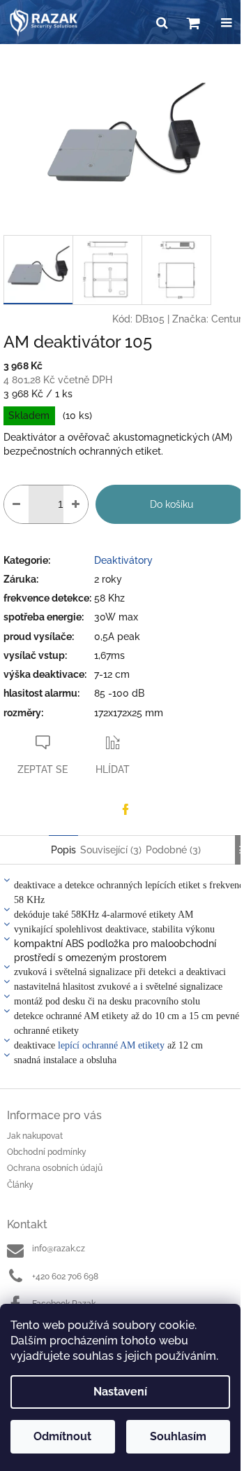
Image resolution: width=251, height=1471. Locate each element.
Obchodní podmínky (46, 1152)
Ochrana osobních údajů (54, 1168)
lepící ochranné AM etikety (111, 1045)
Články (20, 1185)
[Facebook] (125, 809)
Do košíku (171, 504)
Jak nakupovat (35, 1136)
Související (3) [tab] (111, 849)
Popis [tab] (63, 849)
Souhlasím (178, 1436)
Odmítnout (62, 1436)
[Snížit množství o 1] (16, 504)
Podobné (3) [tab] (173, 849)
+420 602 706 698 (65, 1276)
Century (229, 319)
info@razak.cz (58, 1248)
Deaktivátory (123, 560)
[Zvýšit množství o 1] (75, 504)
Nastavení (120, 1391)
